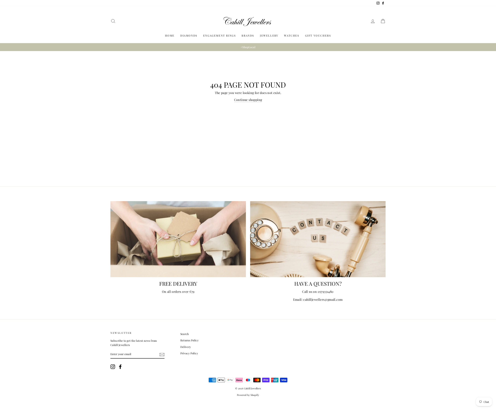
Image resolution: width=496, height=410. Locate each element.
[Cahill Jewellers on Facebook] (120, 366)
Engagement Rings (219, 35)
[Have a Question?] (318, 239)
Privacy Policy (189, 353)
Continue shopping (248, 100)
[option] (248, 47)
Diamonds (188, 35)
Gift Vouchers (318, 35)
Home (170, 35)
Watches (291, 35)
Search (184, 334)
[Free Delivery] (178, 239)
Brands (248, 35)
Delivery (185, 346)
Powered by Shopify (248, 394)
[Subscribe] (161, 354)
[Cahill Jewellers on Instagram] (112, 366)
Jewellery (269, 35)
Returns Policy (189, 340)
